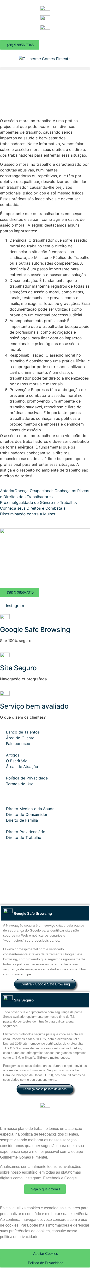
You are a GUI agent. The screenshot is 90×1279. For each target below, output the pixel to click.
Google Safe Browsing (35, 629)
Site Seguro (18, 668)
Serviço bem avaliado (34, 706)
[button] (45, 68)
